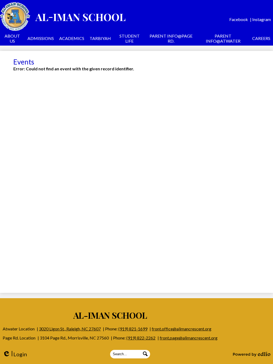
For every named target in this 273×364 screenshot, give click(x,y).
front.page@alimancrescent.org (189, 337)
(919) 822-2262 (140, 337)
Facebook (238, 19)
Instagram (261, 19)
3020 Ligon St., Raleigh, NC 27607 (70, 328)
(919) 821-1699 (132, 328)
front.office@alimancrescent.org (181, 328)
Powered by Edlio (251, 354)
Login (15, 354)
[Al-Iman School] (63, 16)
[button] (12, 39)
